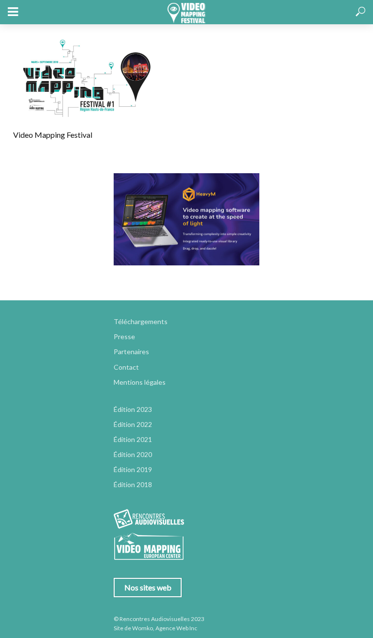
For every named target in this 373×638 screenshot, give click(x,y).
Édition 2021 (133, 439)
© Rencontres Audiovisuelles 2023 (159, 618)
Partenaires (131, 351)
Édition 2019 (133, 469)
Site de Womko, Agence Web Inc (155, 628)
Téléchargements (141, 321)
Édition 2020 (133, 454)
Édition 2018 (133, 484)
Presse (124, 336)
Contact (126, 367)
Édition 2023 (133, 409)
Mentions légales (140, 382)
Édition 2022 (133, 424)
